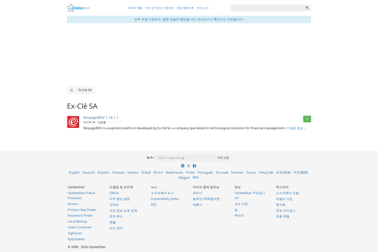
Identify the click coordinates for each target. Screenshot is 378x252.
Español (103, 172)
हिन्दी (195, 177)
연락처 (114, 205)
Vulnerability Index (165, 199)
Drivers (73, 204)
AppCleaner (76, 239)
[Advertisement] (189, 54)
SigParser (75, 233)
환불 (112, 222)
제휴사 (197, 205)
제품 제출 (282, 216)
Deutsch (88, 172)
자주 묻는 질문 (119, 199)
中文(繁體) (301, 172)
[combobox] (267, 8)
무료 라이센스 (286, 210)
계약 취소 (116, 216)
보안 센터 (116, 228)
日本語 (146, 172)
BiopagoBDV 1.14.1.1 (100, 117)
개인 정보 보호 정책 (123, 210)
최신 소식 (203, 8)
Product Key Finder (82, 210)
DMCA (114, 193)
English (74, 172)
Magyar (184, 177)
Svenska (237, 172)
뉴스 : (151, 157)
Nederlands (174, 172)
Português (205, 172)
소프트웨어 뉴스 (162, 193)
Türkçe (251, 172)
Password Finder (80, 215)
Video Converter (80, 227)
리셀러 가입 (284, 199)
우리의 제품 (135, 8)
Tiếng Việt (266, 172)
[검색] (307, 8)
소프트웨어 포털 (287, 193)
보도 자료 (241, 204)
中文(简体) (283, 172)
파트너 (197, 193)
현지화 (280, 205)
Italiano (133, 172)
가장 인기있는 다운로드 (159, 8)
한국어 (158, 172)
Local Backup (77, 221)
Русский (222, 172)
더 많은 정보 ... (296, 128)
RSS (154, 205)
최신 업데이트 (185, 8)
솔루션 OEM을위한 (206, 199)
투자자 (239, 215)
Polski (190, 172)
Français (118, 172)
